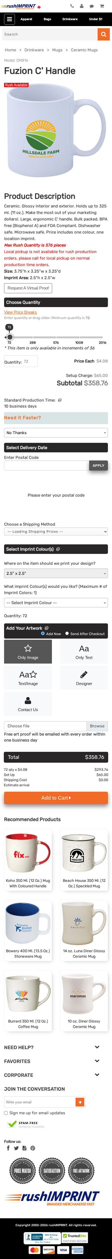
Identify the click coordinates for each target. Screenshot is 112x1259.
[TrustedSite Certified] (26, 1124)
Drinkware (70, 19)
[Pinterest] (32, 1148)
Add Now (53, 634)
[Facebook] (8, 1148)
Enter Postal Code (21, 457)
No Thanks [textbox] (17, 432)
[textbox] (56, 603)
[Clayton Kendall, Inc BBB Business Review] (42, 1243)
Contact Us (28, 709)
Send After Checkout (87, 634)
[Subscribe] (80, 1102)
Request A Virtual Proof (28, 288)
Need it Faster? (22, 417)
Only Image (28, 657)
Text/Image (28, 678)
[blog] (24, 1148)
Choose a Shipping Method (29, 524)
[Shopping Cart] (102, 6)
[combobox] (56, 432)
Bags (47, 19)
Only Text (84, 652)
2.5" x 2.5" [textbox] (16, 573)
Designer (84, 683)
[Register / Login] (81, 6)
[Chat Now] (92, 6)
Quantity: (13, 362)
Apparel (26, 19)
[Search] (104, 34)
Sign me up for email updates (37, 1112)
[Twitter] (16, 1148)
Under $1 (95, 19)
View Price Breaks (20, 312)
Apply (98, 465)
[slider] (10, 337)
